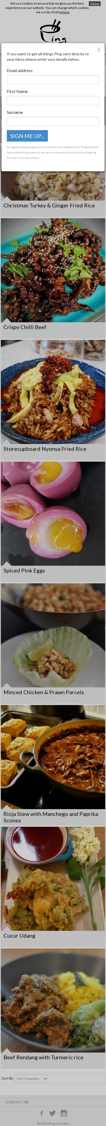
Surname (15, 112)
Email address (20, 70)
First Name (17, 91)
